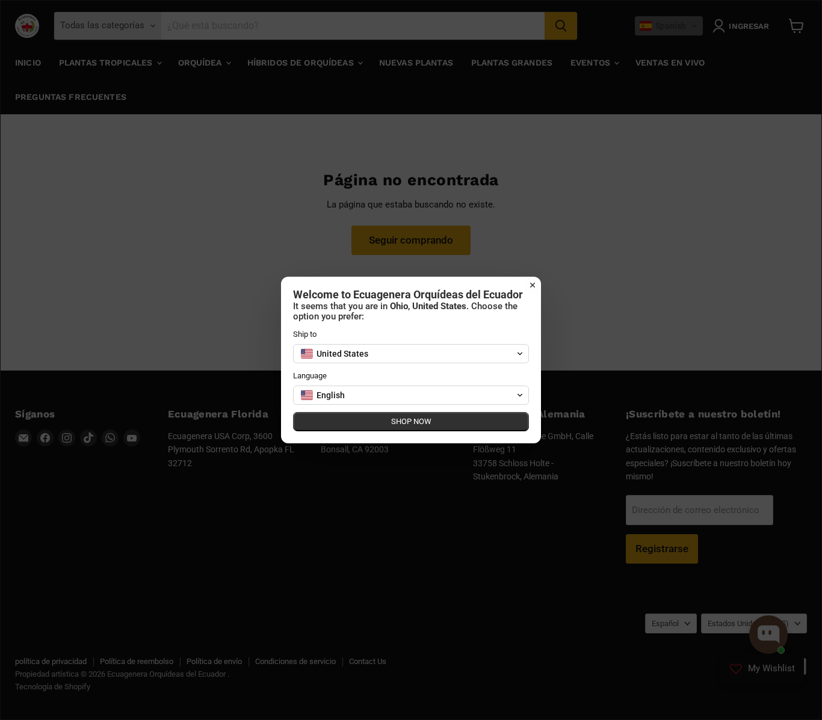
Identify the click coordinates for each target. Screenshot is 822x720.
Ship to (305, 334)
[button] (411, 353)
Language (310, 375)
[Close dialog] (533, 285)
